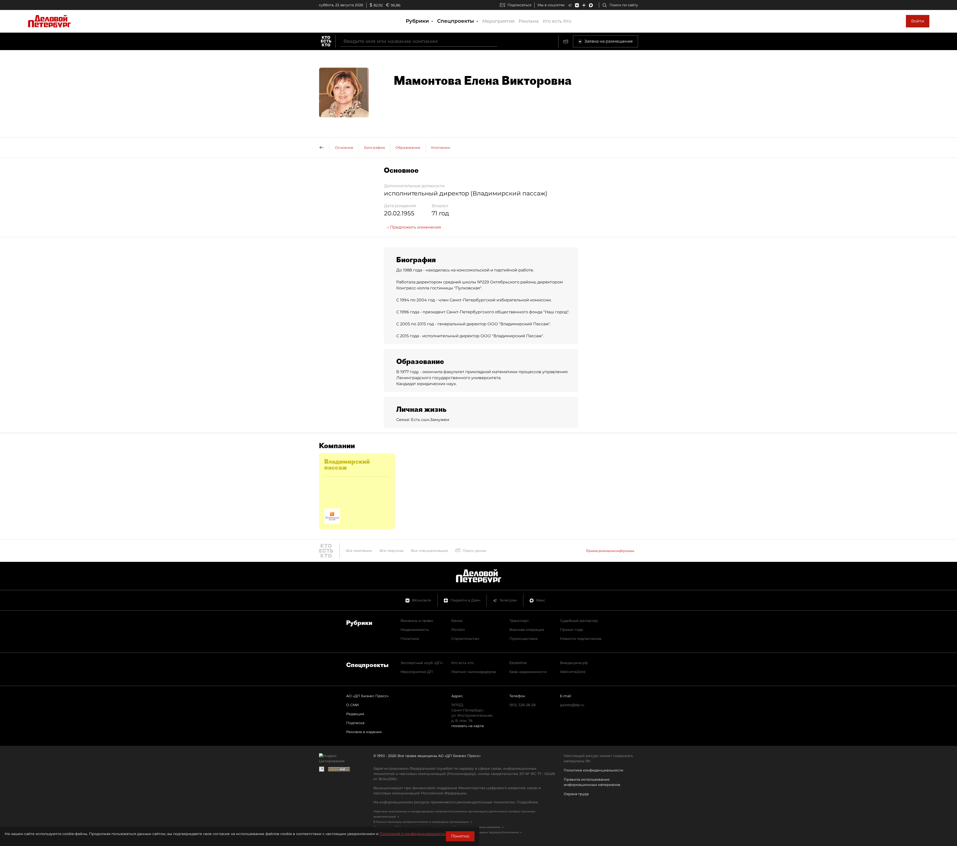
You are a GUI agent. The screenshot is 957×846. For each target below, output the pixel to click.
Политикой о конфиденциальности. (413, 834)
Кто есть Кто (557, 21)
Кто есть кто (462, 663)
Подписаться (519, 5)
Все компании (359, 550)
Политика (409, 638)
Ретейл (458, 629)
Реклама (529, 21)
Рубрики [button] (418, 21)
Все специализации (429, 550)
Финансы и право (416, 620)
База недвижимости (528, 672)
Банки (457, 620)
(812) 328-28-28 (522, 705)
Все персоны (391, 550)
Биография (374, 147)
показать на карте (467, 726)
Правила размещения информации (610, 550)
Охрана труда (576, 794)
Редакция (355, 714)
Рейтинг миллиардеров (473, 672)
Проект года (571, 629)
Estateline (518, 663)
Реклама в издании (364, 732)
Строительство (465, 638)
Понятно (460, 836)
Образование (408, 147)
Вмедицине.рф (574, 663)
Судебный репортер (579, 620)
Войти (917, 21)
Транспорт (519, 620)
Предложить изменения (415, 227)
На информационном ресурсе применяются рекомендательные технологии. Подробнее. (456, 802)
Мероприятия (498, 21)
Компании (440, 147)
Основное (344, 147)
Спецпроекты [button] (456, 21)
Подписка (355, 723)
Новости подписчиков (580, 638)
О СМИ (352, 705)
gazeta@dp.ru (572, 705)
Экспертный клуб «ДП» (421, 663)
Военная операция (526, 629)
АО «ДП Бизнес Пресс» (367, 696)
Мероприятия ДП (416, 672)
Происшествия (523, 638)
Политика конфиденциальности (593, 770)
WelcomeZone (572, 672)
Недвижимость (414, 629)
